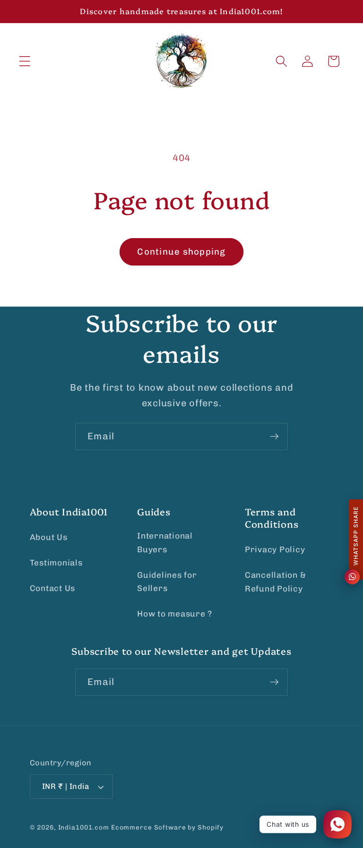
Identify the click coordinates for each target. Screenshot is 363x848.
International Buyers (165, 542)
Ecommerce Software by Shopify (167, 827)
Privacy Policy (275, 549)
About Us (49, 537)
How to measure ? (174, 613)
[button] (25, 61)
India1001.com (83, 827)
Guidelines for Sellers (167, 581)
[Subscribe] (274, 436)
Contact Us (53, 588)
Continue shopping (181, 251)
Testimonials (56, 562)
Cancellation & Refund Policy (275, 581)
